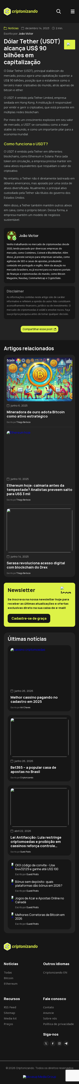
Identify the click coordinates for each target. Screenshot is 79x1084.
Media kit (10, 1018)
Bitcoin (8, 978)
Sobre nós (50, 1018)
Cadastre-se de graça (29, 618)
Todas (8, 972)
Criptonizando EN (55, 972)
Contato (48, 1007)
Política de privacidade (58, 1024)
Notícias (13, 28)
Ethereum (10, 983)
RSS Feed (10, 1007)
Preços (8, 1024)
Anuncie (48, 1013)
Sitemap (9, 1013)
